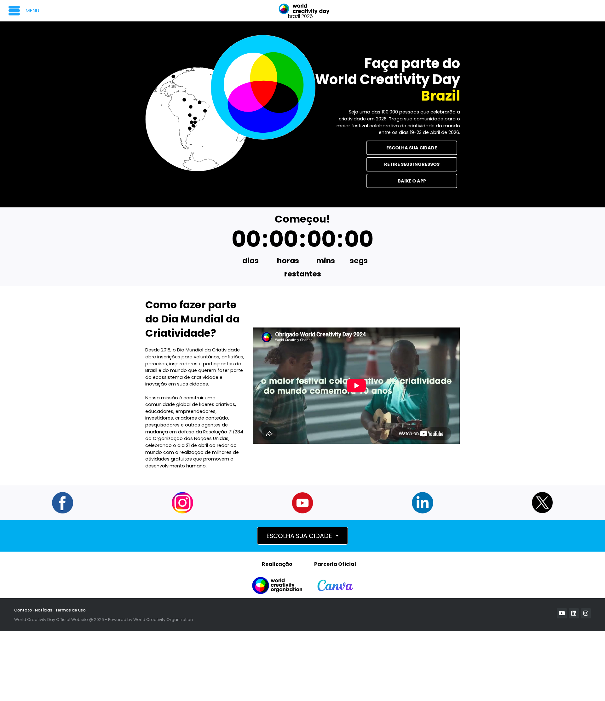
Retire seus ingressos (412, 164)
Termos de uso (70, 610)
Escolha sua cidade (411, 148)
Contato (23, 610)
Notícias (43, 610)
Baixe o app (412, 181)
